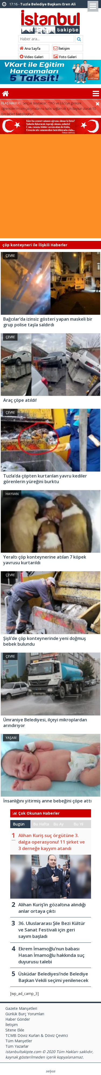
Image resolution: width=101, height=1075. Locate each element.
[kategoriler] (96, 93)
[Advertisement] (50, 187)
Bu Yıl (78, 824)
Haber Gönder (17, 1019)
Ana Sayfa (32, 48)
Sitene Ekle (14, 1030)
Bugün (19, 824)
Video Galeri (33, 57)
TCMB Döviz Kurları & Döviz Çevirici (36, 1035)
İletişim (64, 48)
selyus (50, 1071)
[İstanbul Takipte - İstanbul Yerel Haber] (50, 21)
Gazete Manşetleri (21, 1008)
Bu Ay (58, 824)
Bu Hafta (41, 824)
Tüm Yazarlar (17, 1046)
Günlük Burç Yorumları (24, 1013)
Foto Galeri (67, 57)
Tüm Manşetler (18, 1040)
